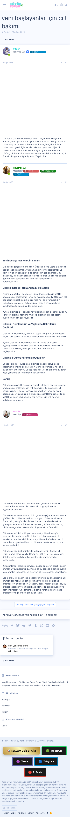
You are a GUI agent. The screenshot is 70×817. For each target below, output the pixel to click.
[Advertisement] (35, 102)
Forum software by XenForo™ (28, 741)
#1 (66, 62)
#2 (66, 182)
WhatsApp (54, 750)
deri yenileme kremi (18, 645)
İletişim (5, 712)
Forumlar (6, 705)
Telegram (46, 761)
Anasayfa (6, 699)
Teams (22, 761)
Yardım (31, 813)
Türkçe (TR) (10, 808)
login (4, 725)
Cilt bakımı (13, 651)
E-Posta (35, 772)
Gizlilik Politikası (18, 813)
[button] (5, 5)
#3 (66, 425)
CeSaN (7, 32)
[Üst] (47, 813)
